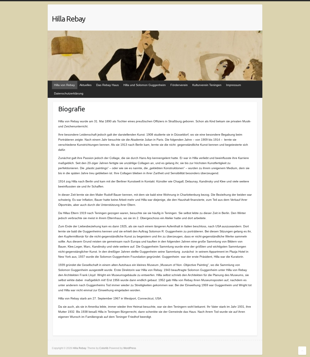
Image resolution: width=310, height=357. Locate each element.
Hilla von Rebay (64, 85)
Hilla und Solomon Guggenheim (144, 85)
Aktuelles (86, 85)
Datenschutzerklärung (68, 93)
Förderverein (179, 85)
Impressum (233, 85)
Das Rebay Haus (107, 85)
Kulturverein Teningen (206, 85)
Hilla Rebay (68, 18)
